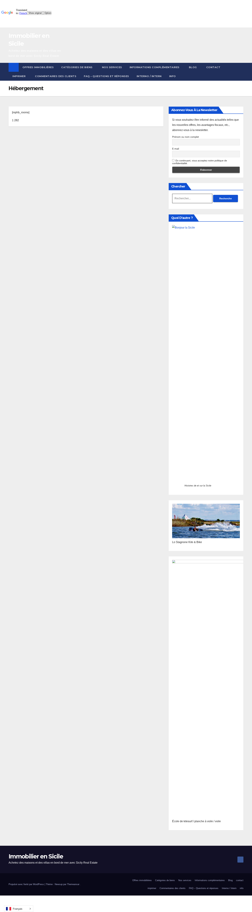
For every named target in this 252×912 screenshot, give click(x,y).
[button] (241, 71)
